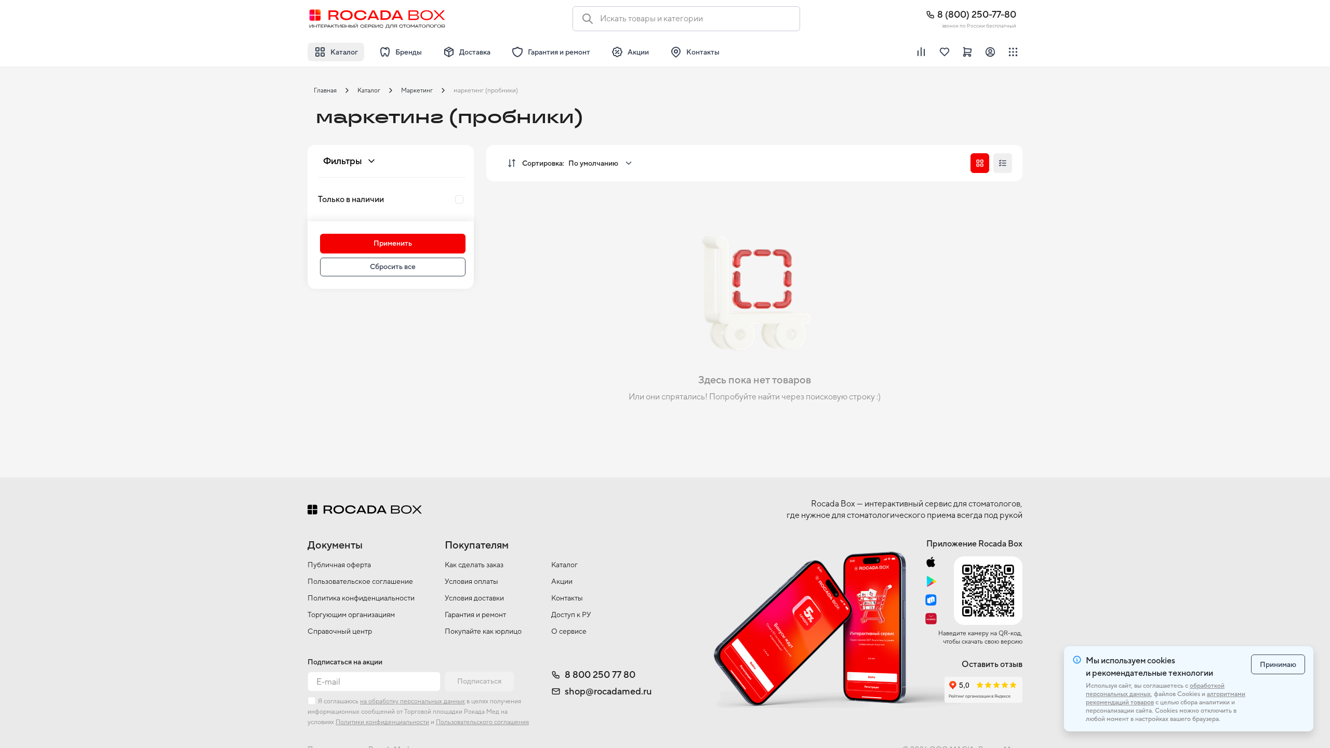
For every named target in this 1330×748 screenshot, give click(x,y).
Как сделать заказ (474, 564)
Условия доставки (474, 598)
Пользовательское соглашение (360, 581)
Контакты (567, 598)
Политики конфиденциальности (382, 722)
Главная (325, 90)
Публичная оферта (339, 564)
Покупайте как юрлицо (483, 631)
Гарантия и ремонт (475, 614)
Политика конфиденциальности (361, 598)
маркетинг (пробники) (486, 90)
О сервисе (569, 631)
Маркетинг (417, 90)
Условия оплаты (471, 581)
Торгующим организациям (351, 614)
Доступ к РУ (571, 614)
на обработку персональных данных (412, 701)
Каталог (368, 90)
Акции (562, 581)
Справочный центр (340, 631)
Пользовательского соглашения (482, 722)
